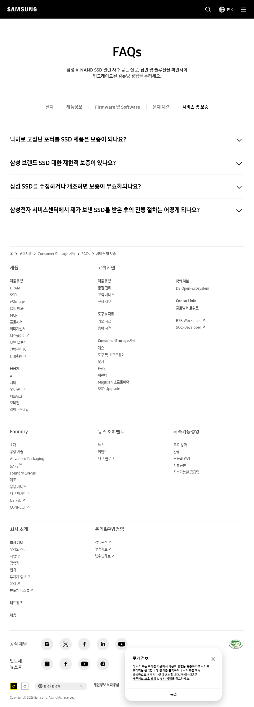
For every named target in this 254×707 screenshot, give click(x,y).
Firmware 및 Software (117, 107)
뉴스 (101, 445)
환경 (176, 451)
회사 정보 (16, 542)
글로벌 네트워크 (187, 308)
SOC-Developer (188, 327)
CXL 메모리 (18, 308)
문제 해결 (161, 107)
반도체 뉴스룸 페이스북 (65, 664)
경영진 (14, 563)
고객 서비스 (106, 294)
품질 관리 (104, 288)
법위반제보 (103, 556)
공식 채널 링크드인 (103, 644)
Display (16, 356)
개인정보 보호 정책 (144, 679)
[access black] (13, 686)
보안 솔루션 (18, 342)
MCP (13, 315)
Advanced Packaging (27, 458)
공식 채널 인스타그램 (47, 644)
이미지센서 (17, 329)
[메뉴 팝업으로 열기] (243, 10)
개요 (101, 348)
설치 (50, 107)
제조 (13, 480)
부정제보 (101, 549)
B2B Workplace (188, 320)
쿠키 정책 (166, 679)
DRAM (15, 288)
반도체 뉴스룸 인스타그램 (103, 664)
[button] (61, 686)
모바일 (14, 403)
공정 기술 (16, 451)
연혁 (13, 570)
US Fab (15, 500)
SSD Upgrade (109, 388)
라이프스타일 (19, 409)
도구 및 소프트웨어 (111, 355)
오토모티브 (17, 389)
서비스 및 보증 (195, 107)
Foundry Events (23, 473)
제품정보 (74, 107)
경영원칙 (101, 542)
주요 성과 (180, 445)
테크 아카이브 (19, 493)
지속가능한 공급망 (186, 472)
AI (11, 376)
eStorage (17, 301)
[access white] (24, 686)
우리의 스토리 (19, 549)
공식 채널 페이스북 (84, 644)
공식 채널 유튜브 (121, 644)
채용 (13, 615)
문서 (101, 361)
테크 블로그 (106, 458)
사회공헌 (179, 465)
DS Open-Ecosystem (192, 288)
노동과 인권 (181, 458)
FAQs (102, 368)
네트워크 (16, 396)
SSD (13, 294)
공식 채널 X (65, 644)
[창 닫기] (213, 659)
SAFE (16, 466)
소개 (13, 445)
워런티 (102, 375)
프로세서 (16, 322)
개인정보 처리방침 (106, 685)
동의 (173, 694)
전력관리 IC (18, 349)
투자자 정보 (18, 576)
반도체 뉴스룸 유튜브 (84, 664)
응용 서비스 (18, 486)
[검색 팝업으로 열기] (208, 10)
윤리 (13, 583)
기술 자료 (104, 321)
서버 (13, 382)
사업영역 (16, 556)
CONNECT (18, 507)
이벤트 (102, 451)
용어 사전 (104, 328)
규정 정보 (104, 301)
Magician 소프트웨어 (113, 382)
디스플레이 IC (19, 335)
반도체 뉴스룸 (19, 590)
